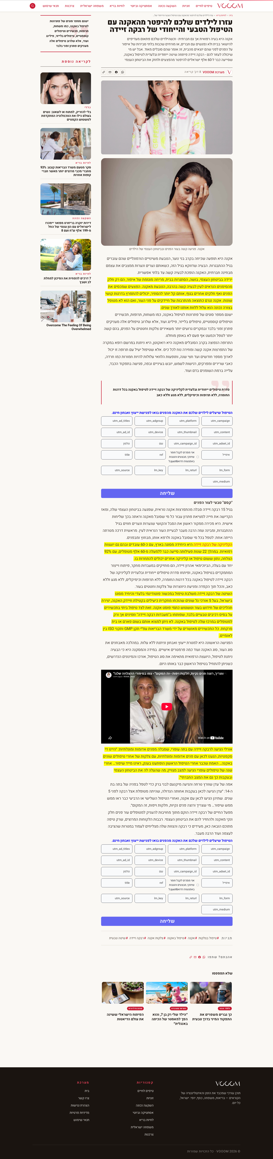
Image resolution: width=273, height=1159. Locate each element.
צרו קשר (83, 1098)
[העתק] (103, 72)
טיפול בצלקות (208, 938)
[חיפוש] (32, 6)
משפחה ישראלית (92, 6)
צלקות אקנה (155, 938)
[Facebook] (116, 72)
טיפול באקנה (175, 938)
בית (231, 15)
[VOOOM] (230, 6)
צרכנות (69, 6)
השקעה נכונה (167, 6)
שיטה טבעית (117, 938)
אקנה (191, 938)
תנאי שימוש (51, 6)
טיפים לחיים (204, 6)
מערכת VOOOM (213, 72)
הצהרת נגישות (80, 1105)
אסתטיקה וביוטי (141, 6)
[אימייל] (109, 72)
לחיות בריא (117, 6)
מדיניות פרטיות (79, 1112)
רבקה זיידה (136, 938)
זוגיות (186, 6)
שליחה (167, 493)
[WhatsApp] (122, 72)
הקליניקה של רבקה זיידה (213, 544)
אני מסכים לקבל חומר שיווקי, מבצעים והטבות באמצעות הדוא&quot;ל (181, 456)
